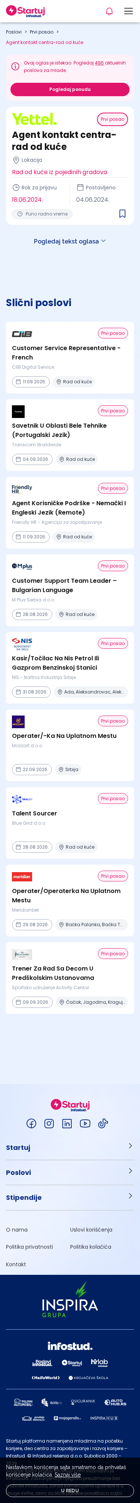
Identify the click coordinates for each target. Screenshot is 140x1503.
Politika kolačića (90, 1247)
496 (99, 63)
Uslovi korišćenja (91, 1229)
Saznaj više (68, 1475)
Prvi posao (41, 32)
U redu (70, 1490)
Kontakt (16, 1264)
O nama (17, 1229)
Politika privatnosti (29, 1247)
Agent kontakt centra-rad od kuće (44, 42)
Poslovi (14, 32)
